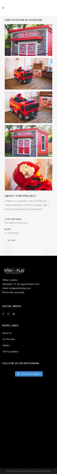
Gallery (6, 345)
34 (11, 240)
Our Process (8, 339)
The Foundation (10, 351)
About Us (7, 333)
